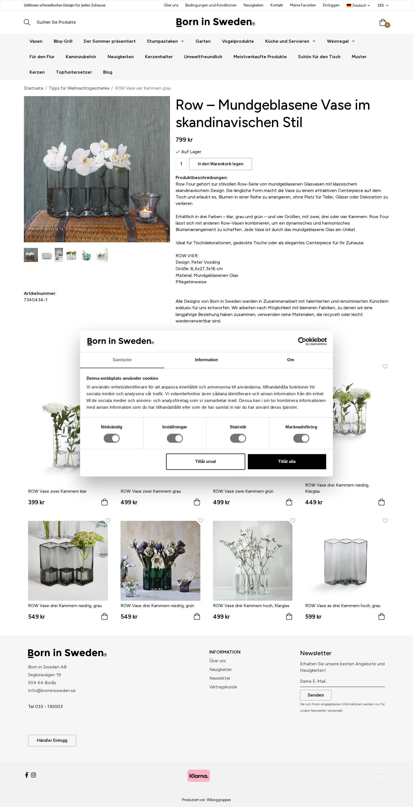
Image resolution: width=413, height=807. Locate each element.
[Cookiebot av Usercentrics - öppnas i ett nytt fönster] (302, 341)
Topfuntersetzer (74, 72)
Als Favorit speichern (59, 271)
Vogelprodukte (238, 41)
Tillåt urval (205, 461)
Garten (203, 41)
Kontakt (277, 5)
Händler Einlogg (52, 740)
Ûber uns (217, 660)
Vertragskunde (223, 687)
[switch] (175, 438)
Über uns (171, 5)
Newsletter (219, 678)
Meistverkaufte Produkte (260, 56)
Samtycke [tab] (122, 360)
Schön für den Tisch (319, 56)
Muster (359, 56)
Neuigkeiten (254, 5)
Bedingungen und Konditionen (211, 5)
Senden (316, 695)
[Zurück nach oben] (381, 799)
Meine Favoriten (303, 5)
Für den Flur (42, 56)
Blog (107, 72)
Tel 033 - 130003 (45, 706)
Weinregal (338, 41)
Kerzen (37, 72)
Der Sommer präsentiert (110, 41)
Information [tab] (206, 360)
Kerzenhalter (159, 56)
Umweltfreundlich (203, 56)
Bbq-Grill (63, 41)
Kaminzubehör (81, 56)
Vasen (36, 41)
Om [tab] (290, 360)
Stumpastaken (162, 41)
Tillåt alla (287, 461)
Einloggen (331, 5)
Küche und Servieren (287, 41)
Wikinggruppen (219, 800)
